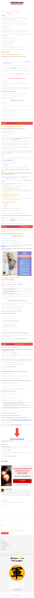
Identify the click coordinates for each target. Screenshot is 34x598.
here (29, 594)
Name (2, 515)
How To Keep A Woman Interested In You (13, 226)
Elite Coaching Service (4, 543)
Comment (3, 504)
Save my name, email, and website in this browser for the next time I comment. (13, 530)
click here (27, 495)
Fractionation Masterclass (5, 545)
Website (2, 524)
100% (9, 160)
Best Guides (3, 547)
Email (2, 520)
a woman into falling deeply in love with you (22, 420)
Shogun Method (3, 541)
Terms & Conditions (18, 595)
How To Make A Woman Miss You (11, 123)
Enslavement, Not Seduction (17, 589)
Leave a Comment (9, 13)
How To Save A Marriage (10, 344)
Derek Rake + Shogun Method (17, 3)
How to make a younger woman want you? (9, 325)
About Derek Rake (4, 549)
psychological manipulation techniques (22, 137)
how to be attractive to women (11, 177)
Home (2, 539)
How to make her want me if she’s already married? (11, 320)
